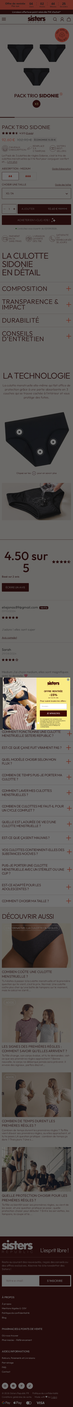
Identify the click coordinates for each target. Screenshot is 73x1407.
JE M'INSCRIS (53, 713)
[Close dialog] (68, 679)
